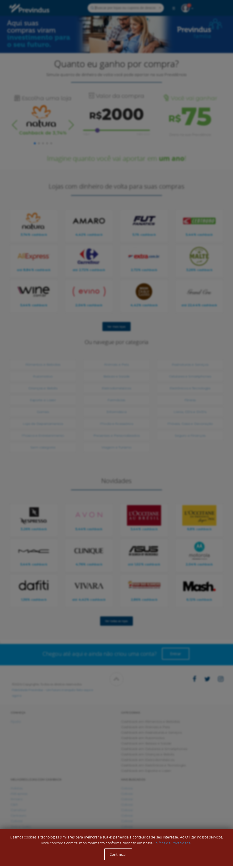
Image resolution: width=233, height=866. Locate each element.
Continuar (118, 854)
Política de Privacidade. (172, 843)
